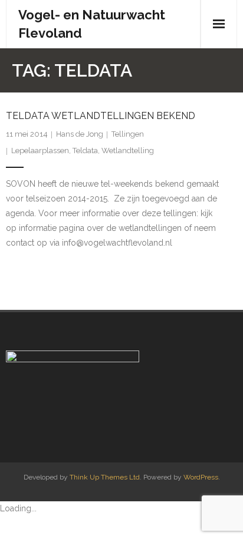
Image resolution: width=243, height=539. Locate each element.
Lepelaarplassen (40, 150)
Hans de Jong (79, 134)
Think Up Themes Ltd (105, 477)
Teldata (85, 150)
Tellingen (127, 134)
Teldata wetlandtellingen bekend (100, 115)
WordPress (200, 477)
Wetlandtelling (127, 150)
